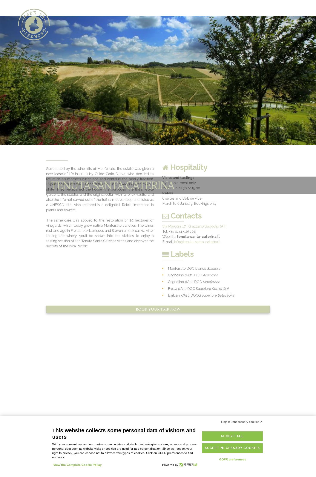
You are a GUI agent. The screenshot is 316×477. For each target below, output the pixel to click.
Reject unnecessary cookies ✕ (242, 421)
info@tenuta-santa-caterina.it (197, 242)
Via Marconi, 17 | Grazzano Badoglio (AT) (194, 226)
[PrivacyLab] (187, 465)
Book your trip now (158, 309)
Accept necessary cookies (232, 448)
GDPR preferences (232, 459)
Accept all (232, 436)
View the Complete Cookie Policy (77, 464)
